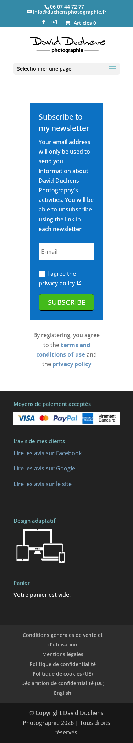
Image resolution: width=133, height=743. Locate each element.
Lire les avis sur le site (42, 484)
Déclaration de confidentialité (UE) (62, 683)
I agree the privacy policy (57, 278)
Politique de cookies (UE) (63, 673)
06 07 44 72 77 (67, 6)
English (62, 692)
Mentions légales (62, 654)
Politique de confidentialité (62, 664)
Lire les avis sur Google (44, 468)
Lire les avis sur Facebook (47, 453)
